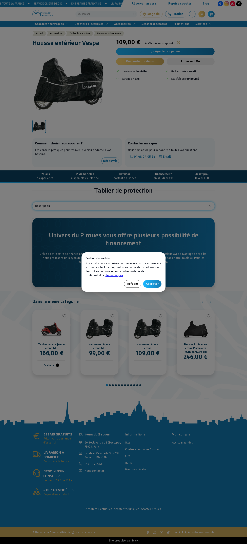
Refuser (132, 284)
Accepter (152, 284)
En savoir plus (114, 275)
